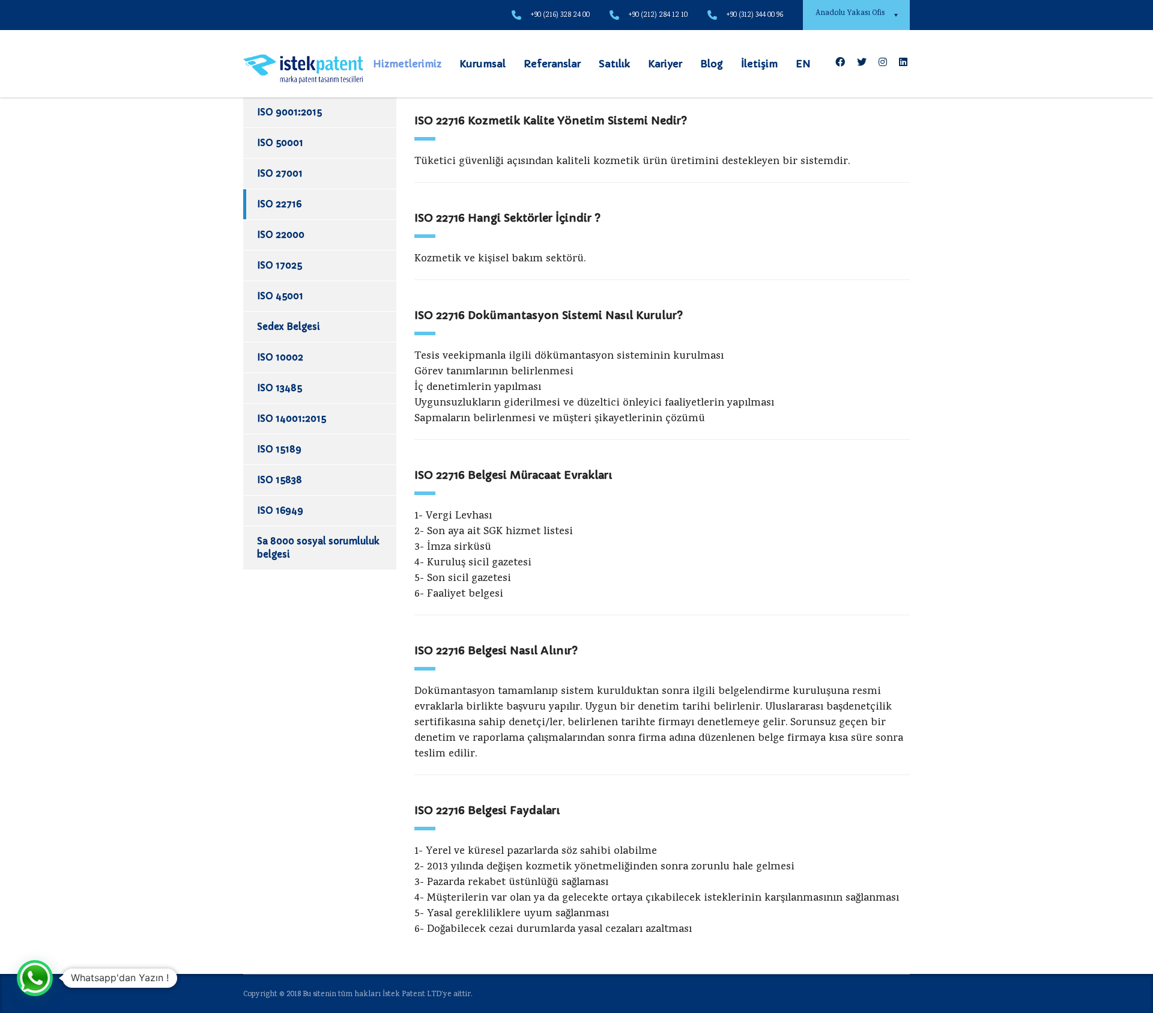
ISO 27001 (280, 173)
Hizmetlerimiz (407, 64)
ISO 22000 (280, 234)
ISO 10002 (280, 357)
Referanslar (552, 64)
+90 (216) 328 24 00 (560, 15)
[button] (35, 978)
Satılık (614, 64)
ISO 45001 (280, 296)
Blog (711, 64)
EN (803, 64)
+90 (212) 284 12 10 (658, 15)
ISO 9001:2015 (289, 112)
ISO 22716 (279, 204)
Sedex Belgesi (288, 326)
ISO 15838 (279, 479)
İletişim (759, 64)
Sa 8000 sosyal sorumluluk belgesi (318, 547)
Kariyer (665, 64)
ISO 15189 (279, 449)
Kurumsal (482, 64)
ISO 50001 (280, 142)
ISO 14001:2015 (291, 418)
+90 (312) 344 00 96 (754, 15)
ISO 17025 (279, 265)
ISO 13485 (279, 388)
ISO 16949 (280, 510)
